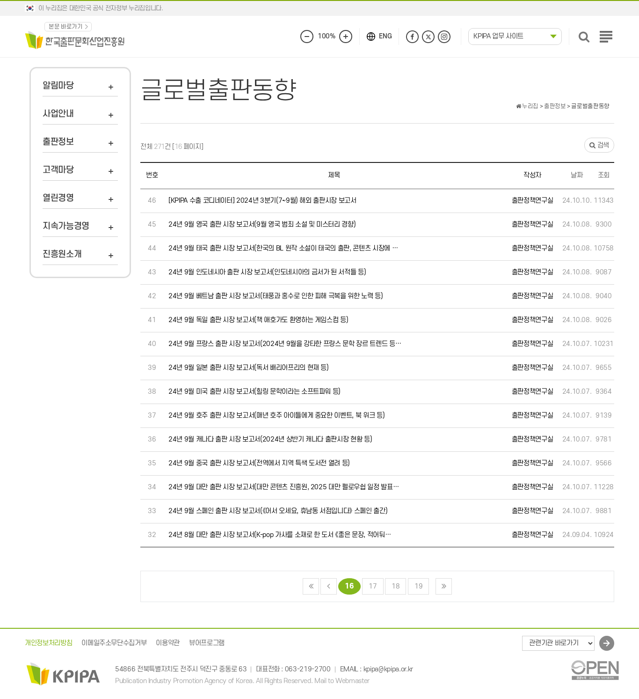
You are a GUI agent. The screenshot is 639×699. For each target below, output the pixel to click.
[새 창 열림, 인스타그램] (444, 36)
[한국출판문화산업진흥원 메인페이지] (75, 40)
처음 (311, 586)
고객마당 (58, 170)
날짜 (576, 175)
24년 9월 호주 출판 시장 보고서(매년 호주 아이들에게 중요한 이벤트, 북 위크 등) (276, 415)
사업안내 (58, 114)
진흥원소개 (62, 254)
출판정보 (58, 142)
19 (418, 586)
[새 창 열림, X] (428, 36)
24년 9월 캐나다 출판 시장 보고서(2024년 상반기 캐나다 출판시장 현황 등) (270, 439)
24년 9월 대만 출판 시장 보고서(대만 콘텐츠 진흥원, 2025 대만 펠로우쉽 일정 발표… (283, 487)
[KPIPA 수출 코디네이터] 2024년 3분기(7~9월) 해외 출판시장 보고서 (262, 201)
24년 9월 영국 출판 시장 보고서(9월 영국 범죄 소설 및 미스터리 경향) (262, 224)
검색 (602, 145)
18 (395, 586)
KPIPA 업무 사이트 (498, 36)
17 (373, 586)
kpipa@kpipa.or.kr (388, 669)
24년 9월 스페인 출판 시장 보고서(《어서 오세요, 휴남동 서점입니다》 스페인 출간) (277, 511)
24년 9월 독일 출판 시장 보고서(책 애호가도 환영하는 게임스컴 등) (258, 320)
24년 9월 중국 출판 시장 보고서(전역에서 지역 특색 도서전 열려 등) (259, 463)
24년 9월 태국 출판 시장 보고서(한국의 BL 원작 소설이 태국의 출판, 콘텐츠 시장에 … (283, 248)
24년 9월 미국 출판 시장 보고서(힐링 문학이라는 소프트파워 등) (254, 392)
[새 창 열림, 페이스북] (412, 36)
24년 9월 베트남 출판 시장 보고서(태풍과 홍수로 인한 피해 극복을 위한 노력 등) (275, 296)
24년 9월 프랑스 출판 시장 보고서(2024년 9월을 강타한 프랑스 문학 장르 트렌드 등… (284, 344)
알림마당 (58, 86)
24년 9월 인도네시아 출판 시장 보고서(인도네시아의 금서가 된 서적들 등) (267, 272)
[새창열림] (595, 670)
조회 (604, 175)
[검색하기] (584, 37)
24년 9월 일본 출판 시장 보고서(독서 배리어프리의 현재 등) (248, 368)
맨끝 (444, 586)
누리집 (529, 106)
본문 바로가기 (66, 26)
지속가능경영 (66, 226)
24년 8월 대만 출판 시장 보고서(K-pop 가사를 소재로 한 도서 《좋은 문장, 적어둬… (279, 535)
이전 (328, 586)
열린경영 (58, 198)
